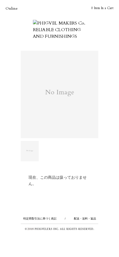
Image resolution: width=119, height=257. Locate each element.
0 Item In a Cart (102, 8)
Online (12, 8)
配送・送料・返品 (85, 218)
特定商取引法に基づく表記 (39, 218)
